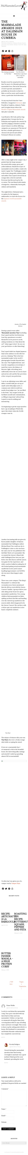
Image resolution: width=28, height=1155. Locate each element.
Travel (19, 44)
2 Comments (11, 41)
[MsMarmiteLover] (14, 11)
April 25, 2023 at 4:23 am (12, 1007)
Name (3, 1109)
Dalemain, (19, 103)
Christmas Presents (17, 43)
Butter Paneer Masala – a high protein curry (7, 960)
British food (9, 43)
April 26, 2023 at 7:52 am (15, 1046)
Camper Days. (15, 883)
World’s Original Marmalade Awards (13, 109)
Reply (3, 1037)
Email (3, 1115)
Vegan (25, 44)
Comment (5, 1089)
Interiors (11, 44)
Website (4, 1122)
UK (22, 44)
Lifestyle (16, 44)
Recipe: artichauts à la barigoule (9, 917)
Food (8, 44)
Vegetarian (3, 46)
